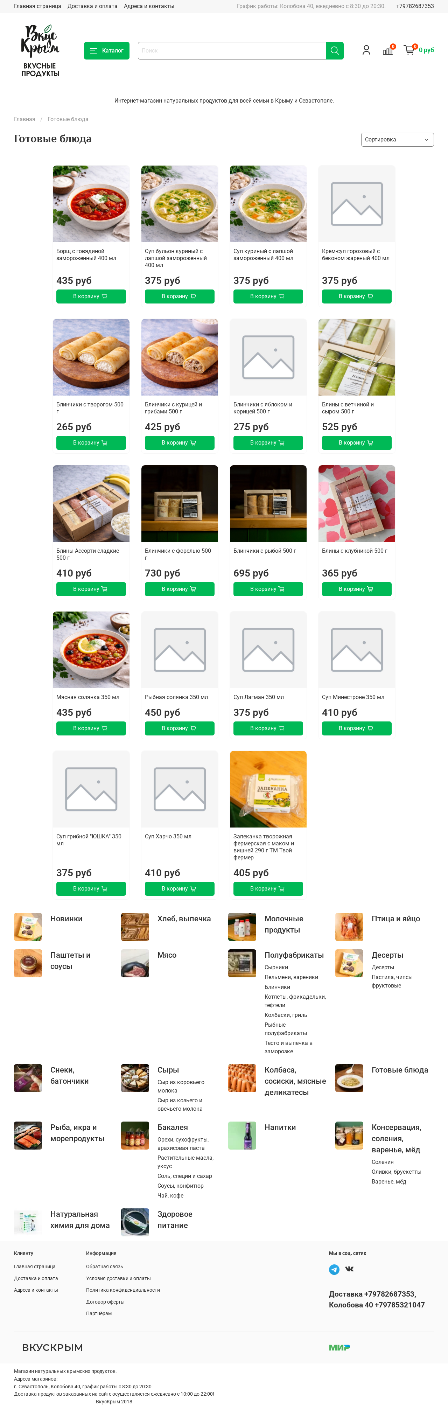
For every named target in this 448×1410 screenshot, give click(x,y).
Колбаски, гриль (286, 1015)
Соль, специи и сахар (185, 1176)
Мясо (167, 954)
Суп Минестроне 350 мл (353, 697)
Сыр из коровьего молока (181, 1086)
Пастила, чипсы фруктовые (392, 981)
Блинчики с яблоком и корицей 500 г (262, 408)
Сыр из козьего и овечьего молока (180, 1104)
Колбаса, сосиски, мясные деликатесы (295, 1081)
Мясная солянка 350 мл (87, 697)
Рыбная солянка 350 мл (176, 697)
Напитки (280, 1127)
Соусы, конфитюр (181, 1185)
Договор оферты (105, 1302)
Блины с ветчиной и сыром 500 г (348, 408)
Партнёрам (99, 1314)
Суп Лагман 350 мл (258, 697)
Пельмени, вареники (291, 977)
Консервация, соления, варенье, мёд (396, 1138)
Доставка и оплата (93, 6)
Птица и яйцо (396, 918)
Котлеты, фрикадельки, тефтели (295, 1000)
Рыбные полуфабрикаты (286, 1028)
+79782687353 (415, 6)
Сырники (276, 967)
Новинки (66, 918)
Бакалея (173, 1127)
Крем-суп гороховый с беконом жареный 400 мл (356, 254)
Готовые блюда (400, 1069)
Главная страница (37, 6)
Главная (24, 119)
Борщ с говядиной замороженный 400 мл (86, 254)
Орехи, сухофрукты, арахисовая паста (183, 1143)
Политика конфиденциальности (123, 1290)
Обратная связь (104, 1267)
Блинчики (277, 987)
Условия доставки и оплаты (118, 1279)
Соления (383, 1162)
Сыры (168, 1069)
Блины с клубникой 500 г (354, 550)
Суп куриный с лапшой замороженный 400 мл (263, 254)
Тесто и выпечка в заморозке (289, 1047)
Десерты (388, 954)
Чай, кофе (170, 1195)
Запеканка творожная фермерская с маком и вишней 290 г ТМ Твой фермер (263, 847)
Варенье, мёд (389, 1181)
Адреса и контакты (149, 6)
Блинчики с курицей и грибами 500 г (173, 408)
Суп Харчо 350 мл (168, 836)
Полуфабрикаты (294, 954)
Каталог (113, 50)
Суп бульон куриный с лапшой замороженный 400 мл (176, 258)
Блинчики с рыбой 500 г (264, 550)
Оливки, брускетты (396, 1171)
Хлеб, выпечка (184, 918)
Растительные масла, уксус (186, 1162)
